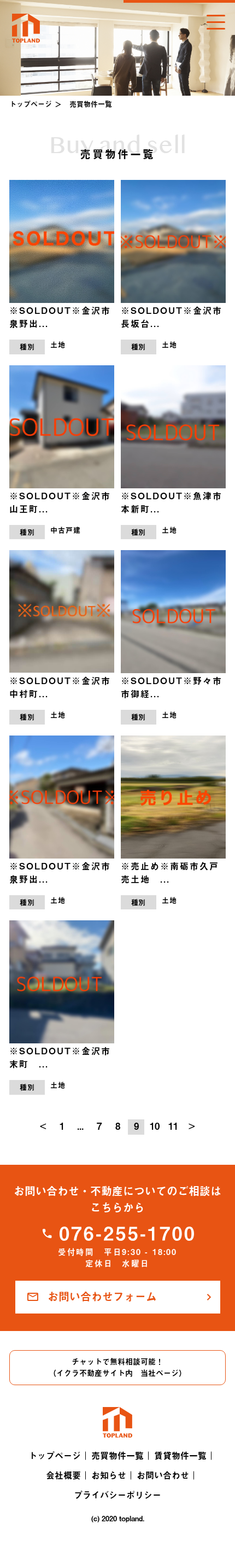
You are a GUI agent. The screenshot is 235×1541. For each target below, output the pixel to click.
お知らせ (108, 1475)
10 (155, 1126)
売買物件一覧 (117, 1455)
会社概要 (63, 1475)
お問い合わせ (163, 1475)
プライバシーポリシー (117, 1495)
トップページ (30, 104)
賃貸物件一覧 (180, 1455)
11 (173, 1126)
